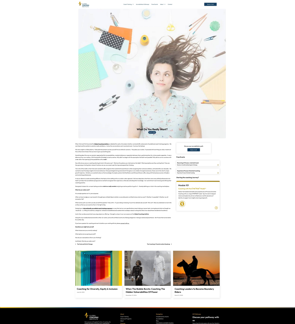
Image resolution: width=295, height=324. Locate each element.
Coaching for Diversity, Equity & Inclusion (97, 288)
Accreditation (160, 319)
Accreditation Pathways (142, 4)
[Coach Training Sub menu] (133, 4)
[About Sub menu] (164, 4)
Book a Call (210, 4)
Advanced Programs (125, 319)
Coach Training (127, 4)
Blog (157, 321)
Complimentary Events (162, 316)
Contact (170, 4)
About (161, 4)
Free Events (154, 4)
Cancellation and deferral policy (165, 323)
